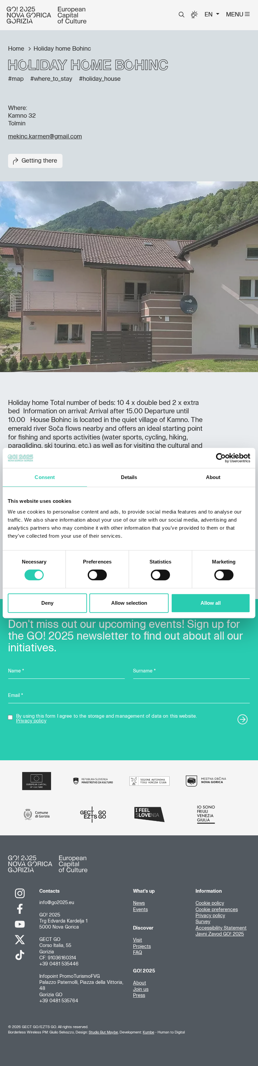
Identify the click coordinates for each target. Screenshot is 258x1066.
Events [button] (140, 909)
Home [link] (17, 49)
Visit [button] (137, 940)
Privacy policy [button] (210, 915)
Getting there (39, 161)
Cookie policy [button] (210, 903)
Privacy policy (31, 721)
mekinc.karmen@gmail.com (45, 137)
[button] (181, 14)
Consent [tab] (45, 477)
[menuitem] (181, 14)
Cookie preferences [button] (217, 909)
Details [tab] (129, 477)
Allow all (211, 603)
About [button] (139, 983)
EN (209, 15)
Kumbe (148, 1032)
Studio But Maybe (103, 1032)
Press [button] (139, 995)
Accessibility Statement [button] (221, 928)
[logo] (46, 15)
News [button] (139, 903)
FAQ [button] (137, 952)
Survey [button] (203, 922)
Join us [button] (140, 989)
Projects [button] (142, 946)
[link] (19, 893)
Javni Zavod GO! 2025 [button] (220, 934)
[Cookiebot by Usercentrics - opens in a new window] (220, 458)
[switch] (97, 575)
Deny (47, 603)
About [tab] (213, 477)
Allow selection (129, 603)
